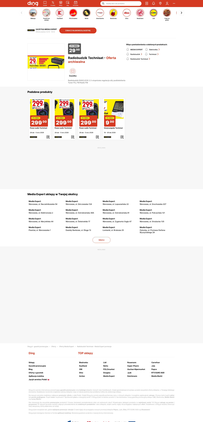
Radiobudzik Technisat (139, 59)
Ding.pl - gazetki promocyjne (37, 346)
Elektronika (153, 50)
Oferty (53, 346)
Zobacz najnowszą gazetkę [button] (77, 30)
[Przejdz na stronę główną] (32, 3)
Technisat (152, 54)
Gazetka (72, 76)
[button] (146, 3)
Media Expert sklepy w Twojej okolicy (52, 194)
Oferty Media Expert (66, 346)
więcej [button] (101, 240)
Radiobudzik (135, 54)
